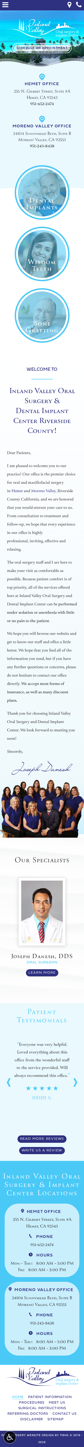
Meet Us (57, 1403)
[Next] (75, 1082)
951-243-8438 (42, 146)
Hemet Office (42, 84)
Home (18, 1397)
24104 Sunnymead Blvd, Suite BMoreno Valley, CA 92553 (43, 1298)
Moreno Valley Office (42, 126)
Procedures (31, 1403)
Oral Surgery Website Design (27, 1435)
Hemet (17, 491)
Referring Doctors (27, 1414)
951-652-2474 (42, 104)
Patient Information (50, 1397)
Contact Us (64, 1414)
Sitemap (55, 1419)
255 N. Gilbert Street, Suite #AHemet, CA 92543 (42, 1220)
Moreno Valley (43, 491)
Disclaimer (31, 1419)
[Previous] (9, 1082)
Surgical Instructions (42, 1408)
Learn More (43, 974)
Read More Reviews (42, 1139)
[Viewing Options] (10, 1437)
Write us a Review (42, 1150)
